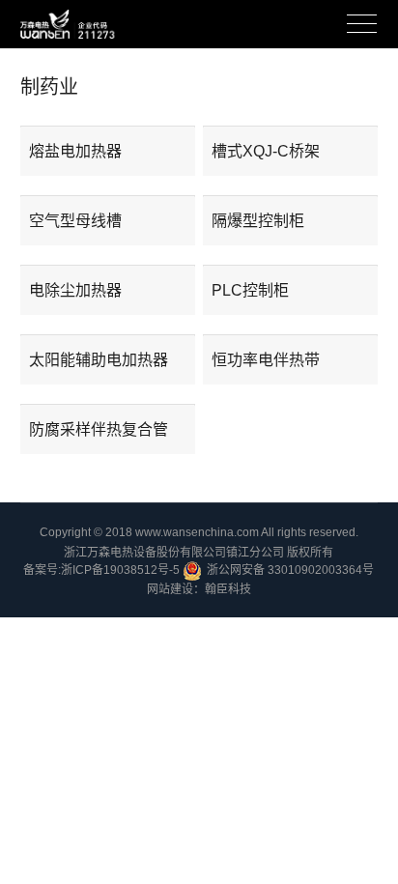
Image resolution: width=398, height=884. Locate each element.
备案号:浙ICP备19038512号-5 (101, 570)
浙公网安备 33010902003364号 (290, 570)
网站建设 (170, 589)
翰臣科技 (228, 589)
